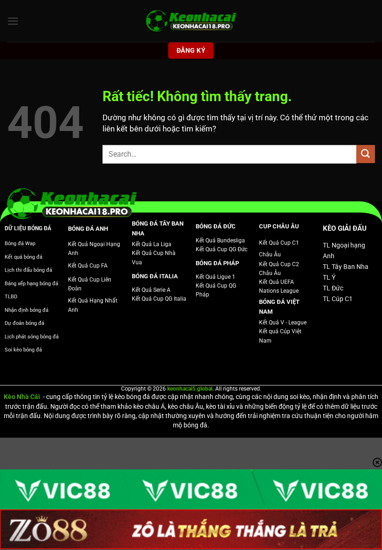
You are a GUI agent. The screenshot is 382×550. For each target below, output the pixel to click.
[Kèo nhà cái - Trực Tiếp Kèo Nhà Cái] (191, 21)
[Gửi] (365, 154)
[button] (13, 21)
